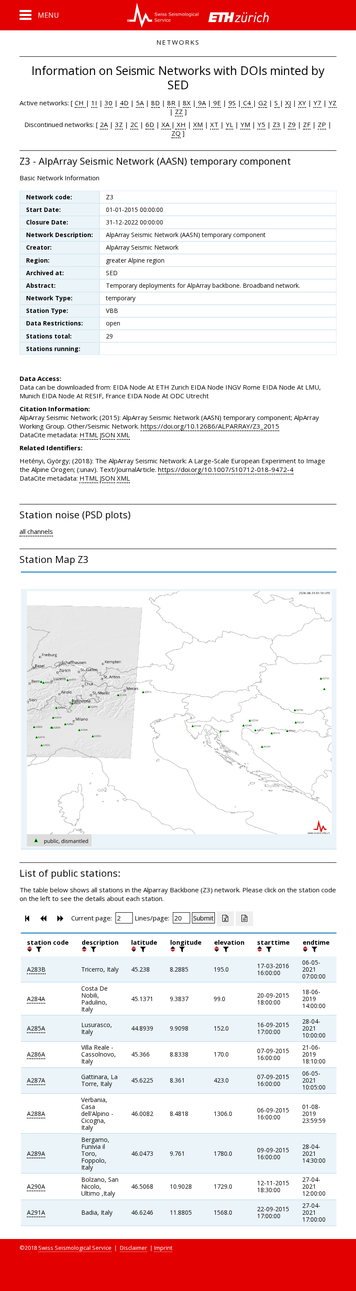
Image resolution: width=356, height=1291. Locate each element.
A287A (36, 1080)
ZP (322, 124)
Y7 (317, 102)
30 (108, 102)
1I (94, 102)
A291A (36, 1212)
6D (149, 124)
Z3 (276, 124)
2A (104, 124)
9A (201, 102)
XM (198, 124)
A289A (36, 1153)
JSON (107, 434)
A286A (36, 1054)
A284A (36, 999)
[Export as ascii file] (244, 918)
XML (123, 434)
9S (232, 102)
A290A (36, 1186)
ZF (306, 124)
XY (302, 102)
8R (171, 102)
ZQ (176, 133)
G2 (262, 102)
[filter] (38, 949)
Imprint (163, 1248)
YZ (332, 102)
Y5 (261, 124)
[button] (39, 15)
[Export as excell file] (225, 918)
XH (180, 124)
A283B (36, 969)
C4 (247, 102)
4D (124, 102)
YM (245, 124)
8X (187, 102)
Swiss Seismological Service (75, 1248)
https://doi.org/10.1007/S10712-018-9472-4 (225, 469)
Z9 (292, 124)
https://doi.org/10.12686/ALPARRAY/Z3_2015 (210, 426)
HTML (88, 434)
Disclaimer (133, 1248)
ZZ (179, 111)
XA (166, 124)
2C (134, 124)
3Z (119, 124)
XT (214, 124)
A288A (36, 1113)
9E (216, 102)
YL (229, 124)
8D (155, 102)
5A (140, 102)
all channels (36, 531)
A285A (36, 1028)
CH (80, 102)
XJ (288, 102)
